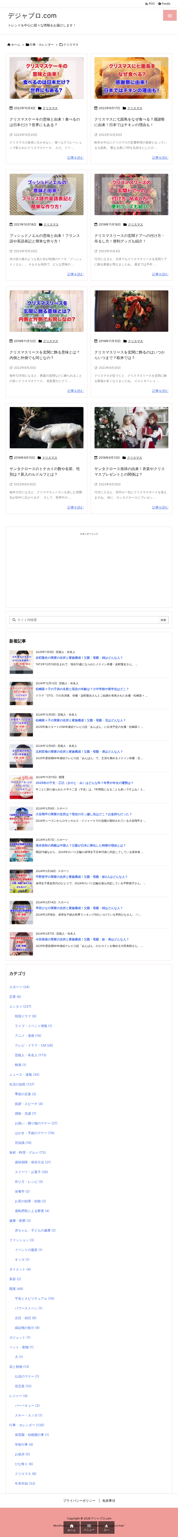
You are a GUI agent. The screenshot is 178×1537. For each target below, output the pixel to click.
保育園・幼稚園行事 (32, 1435)
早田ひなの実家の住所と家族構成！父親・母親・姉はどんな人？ (79, 908)
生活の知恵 (21, 1084)
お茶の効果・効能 (30, 1201)
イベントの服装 (28, 1250)
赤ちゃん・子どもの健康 (35, 1230)
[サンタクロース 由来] (131, 428)
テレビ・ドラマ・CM (34, 1045)
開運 (16, 1289)
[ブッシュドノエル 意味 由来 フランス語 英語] (47, 195)
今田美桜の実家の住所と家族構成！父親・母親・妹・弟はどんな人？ (82, 939)
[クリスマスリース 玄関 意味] (47, 311)
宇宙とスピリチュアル (34, 1298)
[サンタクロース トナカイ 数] (47, 428)
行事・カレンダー (42, 44)
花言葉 (23, 1386)
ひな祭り (24, 1464)
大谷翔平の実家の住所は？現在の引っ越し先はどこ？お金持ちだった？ (84, 814)
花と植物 (19, 1366)
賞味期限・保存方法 (33, 1162)
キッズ (22, 1259)
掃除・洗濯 (25, 1113)
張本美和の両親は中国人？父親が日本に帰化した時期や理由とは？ (81, 845)
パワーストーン (28, 1308)
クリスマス (50, 108)
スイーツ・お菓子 (31, 1172)
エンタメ (20, 1006)
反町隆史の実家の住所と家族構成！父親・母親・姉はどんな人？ (79, 657)
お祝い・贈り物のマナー (36, 1123)
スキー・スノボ (28, 1415)
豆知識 (23, 1143)
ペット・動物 (21, 1347)
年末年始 (25, 1483)
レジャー (18, 1396)
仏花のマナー (27, 1376)
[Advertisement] (89, 570)
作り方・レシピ (29, 1182)
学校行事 (24, 1444)
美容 (15, 1279)
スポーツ (19, 987)
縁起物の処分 (27, 1328)
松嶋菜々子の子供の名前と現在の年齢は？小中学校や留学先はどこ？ (82, 689)
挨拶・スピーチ (29, 1104)
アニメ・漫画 (28, 1035)
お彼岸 (22, 1454)
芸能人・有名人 (30, 1055)
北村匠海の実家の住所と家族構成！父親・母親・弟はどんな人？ (79, 751)
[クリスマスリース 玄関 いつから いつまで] (131, 311)
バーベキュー (27, 1405)
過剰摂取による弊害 (32, 1211)
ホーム (15, 44)
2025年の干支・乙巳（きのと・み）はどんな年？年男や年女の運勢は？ (85, 783)
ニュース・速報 (24, 1074)
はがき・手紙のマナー (34, 1133)
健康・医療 (20, 1220)
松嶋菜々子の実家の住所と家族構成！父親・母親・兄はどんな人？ (81, 720)
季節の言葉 (25, 1094)
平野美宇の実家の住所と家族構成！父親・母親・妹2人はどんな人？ (82, 876)
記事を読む (75, 157)
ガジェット (19, 1337)
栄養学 (22, 1191)
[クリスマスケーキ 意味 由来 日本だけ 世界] (47, 78)
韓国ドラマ (25, 1016)
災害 (15, 997)
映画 (20, 1065)
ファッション (21, 1240)
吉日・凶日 (25, 1318)
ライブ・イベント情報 (33, 1026)
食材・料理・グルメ (27, 1152)
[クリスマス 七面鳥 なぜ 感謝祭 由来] (131, 78)
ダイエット (20, 1269)
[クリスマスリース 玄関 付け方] (131, 195)
